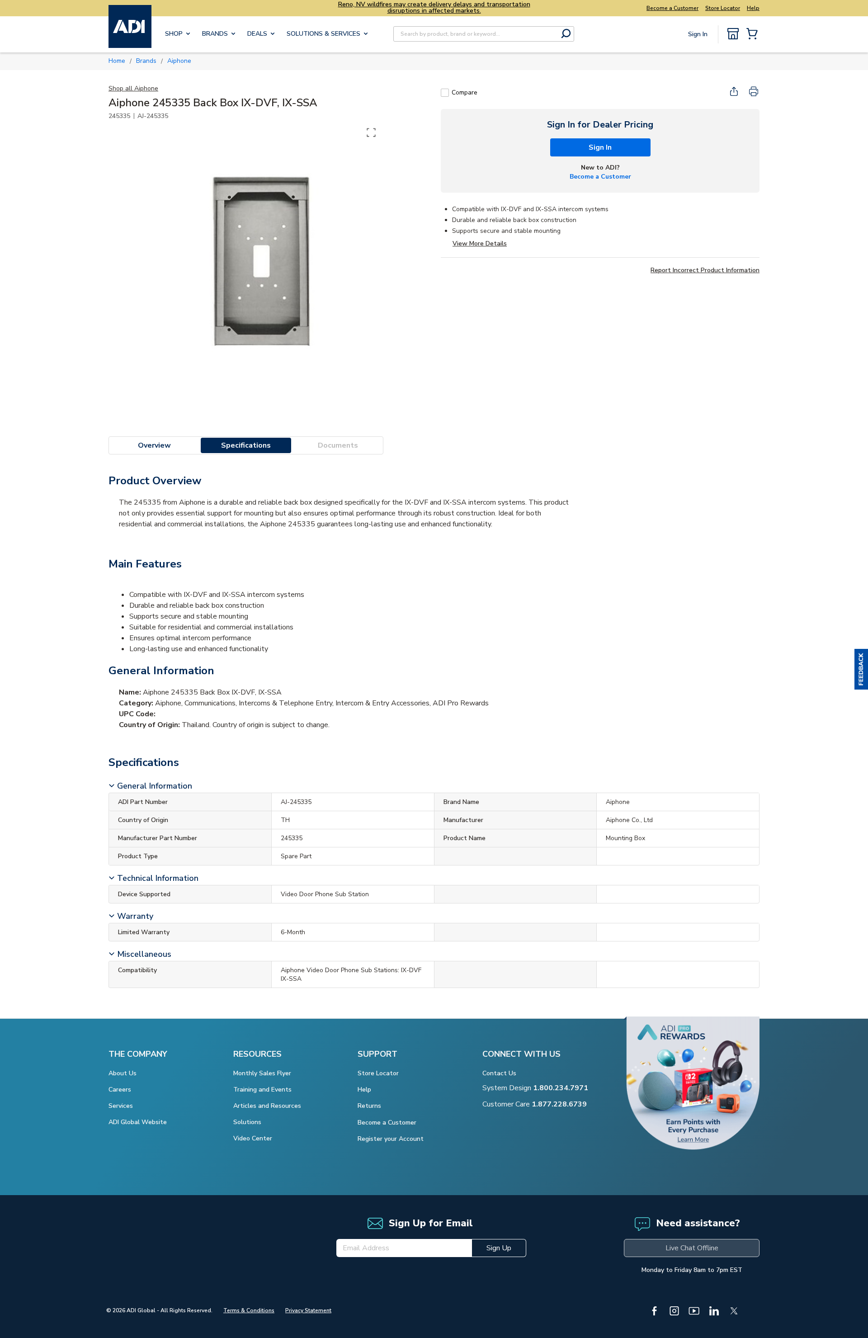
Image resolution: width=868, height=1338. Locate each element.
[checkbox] (445, 93)
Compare (464, 92)
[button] (861, 669)
